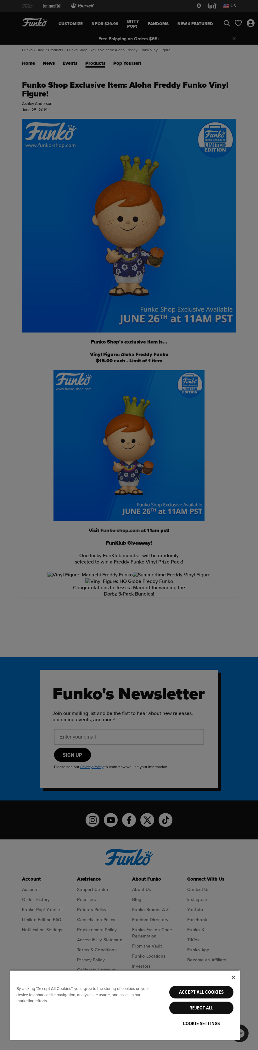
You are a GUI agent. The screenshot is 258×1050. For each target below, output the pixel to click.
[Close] (233, 977)
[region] (125, 1005)
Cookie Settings (201, 1023)
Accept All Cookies (201, 992)
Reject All (201, 1008)
